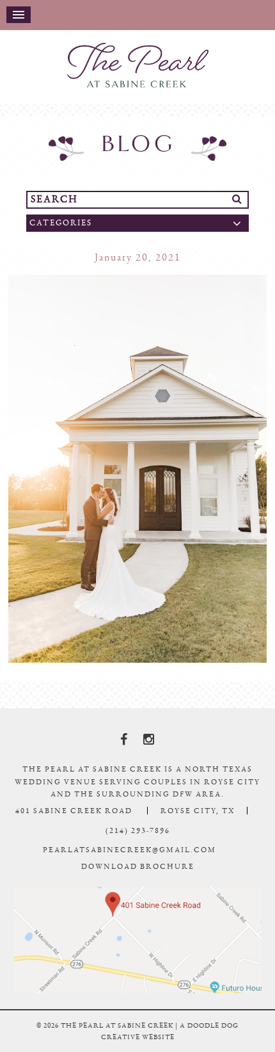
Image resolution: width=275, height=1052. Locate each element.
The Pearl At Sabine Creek (137, 71)
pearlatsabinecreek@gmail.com (129, 861)
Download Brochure (137, 878)
